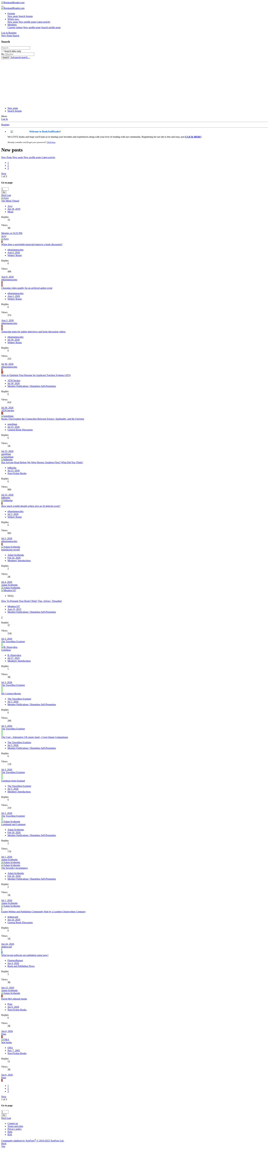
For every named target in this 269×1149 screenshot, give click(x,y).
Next (3, 173)
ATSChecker (13, 380)
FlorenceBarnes (15, 960)
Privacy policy (14, 1129)
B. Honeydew (14, 655)
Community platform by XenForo (32, 1140)
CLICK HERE (193, 136)
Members (12, 24)
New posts (12, 16)
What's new (13, 19)
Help (9, 1131)
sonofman (12, 424)
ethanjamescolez (15, 249)
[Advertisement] (134, 82)
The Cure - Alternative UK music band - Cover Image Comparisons (34, 737)
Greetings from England (13, 780)
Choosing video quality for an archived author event (26, 288)
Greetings (6, 650)
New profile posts (27, 22)
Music (10, 211)
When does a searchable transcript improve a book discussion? (31, 244)
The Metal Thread (10, 200)
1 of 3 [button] (4, 176)
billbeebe (11, 467)
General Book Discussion (20, 429)
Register (5, 124)
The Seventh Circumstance (14, 868)
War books (6, 1042)
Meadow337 (13, 606)
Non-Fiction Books (16, 473)
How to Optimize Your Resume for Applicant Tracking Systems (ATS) (36, 375)
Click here (51, 142)
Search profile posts (51, 27)
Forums (11, 13)
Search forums (26, 16)
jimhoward (12, 917)
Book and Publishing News (21, 966)
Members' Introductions (19, 560)
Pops (9, 1004)
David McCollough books (14, 998)
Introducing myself (10, 549)
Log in (4, 119)
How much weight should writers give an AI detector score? (30, 506)
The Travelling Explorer (13, 641)
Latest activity (43, 22)
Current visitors (15, 27)
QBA (10, 1047)
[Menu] (2, 6)
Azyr (9, 206)
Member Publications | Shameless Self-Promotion (31, 386)
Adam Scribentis (15, 555)
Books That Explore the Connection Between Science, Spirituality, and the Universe (42, 419)
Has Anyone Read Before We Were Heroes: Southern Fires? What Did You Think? (42, 462)
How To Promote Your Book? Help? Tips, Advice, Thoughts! (31, 601)
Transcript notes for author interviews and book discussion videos (33, 331)
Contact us (12, 1123)
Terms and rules (15, 1126)
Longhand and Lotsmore (13, 824)
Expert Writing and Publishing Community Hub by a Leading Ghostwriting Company (43, 911)
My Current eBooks (11, 693)
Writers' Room (14, 255)
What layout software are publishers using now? (24, 955)
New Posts (6, 157)
